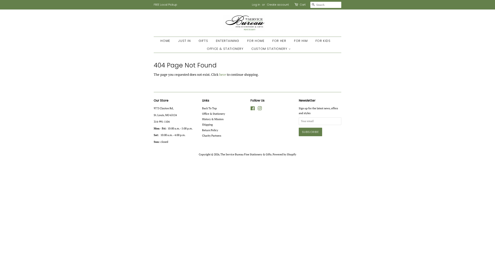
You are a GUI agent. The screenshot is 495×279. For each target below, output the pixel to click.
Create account (278, 5)
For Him (301, 41)
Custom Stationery (269, 48)
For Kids (323, 41)
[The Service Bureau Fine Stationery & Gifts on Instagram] (260, 109)
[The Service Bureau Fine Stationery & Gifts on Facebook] (252, 109)
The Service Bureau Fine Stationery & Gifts (245, 154)
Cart (303, 5)
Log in (256, 5)
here (222, 74)
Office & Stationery (225, 48)
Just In (184, 41)
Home (165, 41)
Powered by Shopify (284, 154)
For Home (256, 41)
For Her (279, 41)
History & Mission (213, 119)
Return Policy (210, 130)
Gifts (203, 41)
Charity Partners (211, 135)
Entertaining (227, 41)
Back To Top (209, 108)
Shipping (207, 124)
